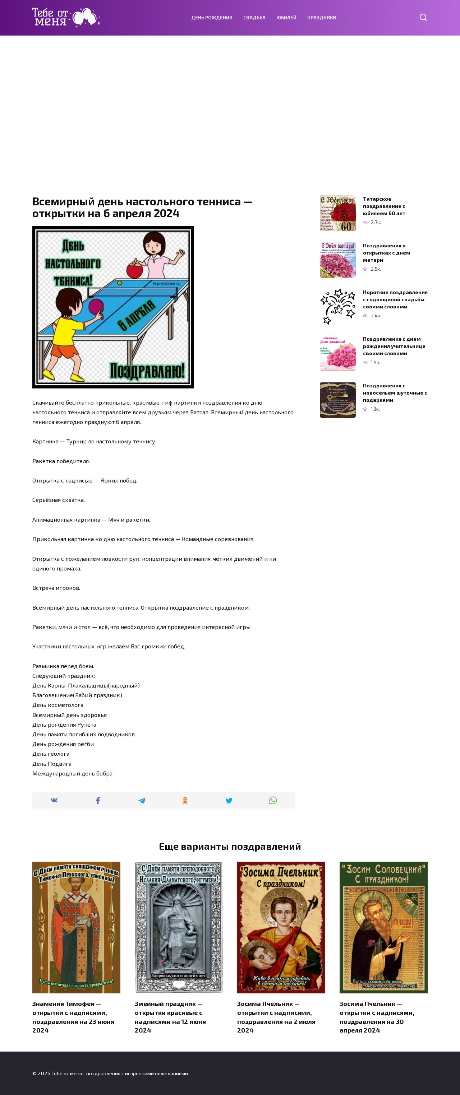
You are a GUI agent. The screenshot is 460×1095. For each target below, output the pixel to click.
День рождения (212, 17)
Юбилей (286, 17)
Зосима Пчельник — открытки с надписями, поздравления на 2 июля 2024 (276, 1017)
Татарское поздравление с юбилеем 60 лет (384, 206)
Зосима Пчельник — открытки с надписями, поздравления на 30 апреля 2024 (377, 1017)
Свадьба (254, 17)
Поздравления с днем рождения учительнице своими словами (394, 346)
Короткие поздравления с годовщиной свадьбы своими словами (395, 299)
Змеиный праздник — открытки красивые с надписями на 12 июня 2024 (170, 1017)
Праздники (321, 17)
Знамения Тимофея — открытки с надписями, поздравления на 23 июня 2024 (73, 1017)
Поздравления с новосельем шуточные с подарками (395, 392)
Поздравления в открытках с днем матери (386, 252)
